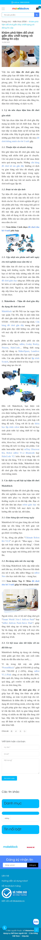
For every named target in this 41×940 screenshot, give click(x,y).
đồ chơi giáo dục (9, 280)
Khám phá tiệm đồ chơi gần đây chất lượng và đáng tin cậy (17, 35)
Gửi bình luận (9, 778)
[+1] (25, 731)
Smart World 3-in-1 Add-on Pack (18, 619)
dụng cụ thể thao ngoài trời (15, 933)
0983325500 (24, 2)
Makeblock (7, 311)
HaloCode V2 (8, 456)
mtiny (7, 818)
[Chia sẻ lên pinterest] (20, 731)
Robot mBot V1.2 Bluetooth (20, 453)
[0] (37, 8)
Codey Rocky (32, 344)
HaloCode (15, 347)
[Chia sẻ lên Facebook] (11, 731)
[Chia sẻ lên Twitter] (16, 731)
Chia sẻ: (5, 731)
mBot (21, 344)
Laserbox (35, 351)
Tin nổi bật (12, 828)
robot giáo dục (29, 504)
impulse (25, 936)
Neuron (5, 347)
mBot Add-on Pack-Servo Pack (17, 623)
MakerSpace (23, 351)
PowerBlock (8, 667)
